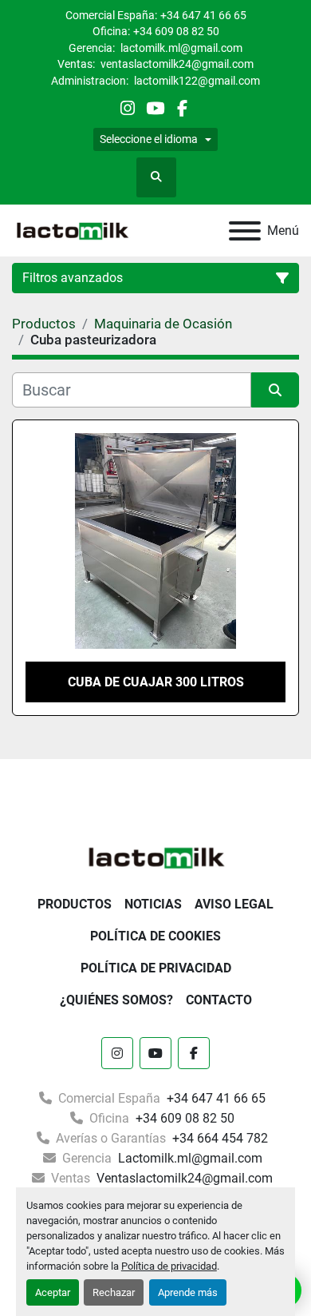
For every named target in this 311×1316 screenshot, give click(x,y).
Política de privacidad (169, 1266)
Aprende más (188, 1292)
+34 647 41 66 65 (203, 15)
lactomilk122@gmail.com (196, 80)
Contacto (219, 1000)
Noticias (153, 904)
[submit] (275, 390)
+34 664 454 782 (218, 1138)
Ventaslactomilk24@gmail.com (183, 1178)
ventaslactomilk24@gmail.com (176, 64)
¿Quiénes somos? (116, 1000)
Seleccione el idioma (149, 139)
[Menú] (245, 231)
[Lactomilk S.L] (155, 856)
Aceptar (52, 1292)
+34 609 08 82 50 (176, 31)
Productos (74, 904)
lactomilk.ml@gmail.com (180, 48)
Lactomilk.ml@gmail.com (188, 1158)
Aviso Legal (234, 904)
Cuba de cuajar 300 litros (156, 682)
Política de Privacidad (156, 968)
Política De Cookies (155, 936)
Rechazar (114, 1292)
